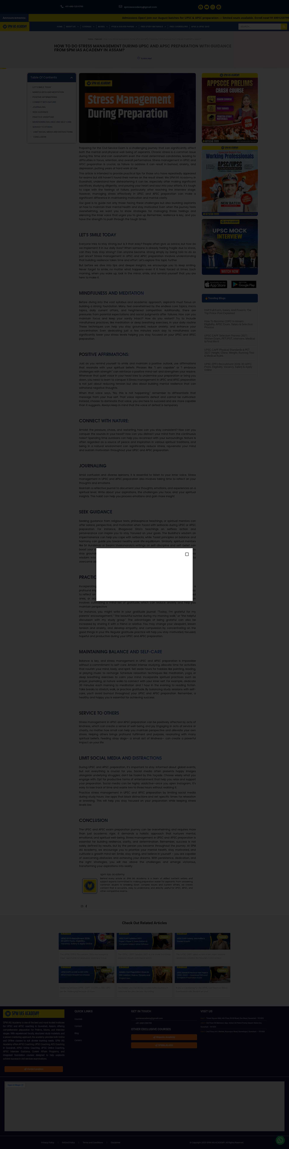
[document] (144, 574)
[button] (187, 554)
